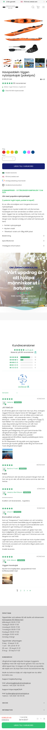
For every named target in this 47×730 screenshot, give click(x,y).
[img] (42, 79)
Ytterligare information (11, 246)
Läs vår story (23, 301)
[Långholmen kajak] (10, 7)
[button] (7, 83)
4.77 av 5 (29, 350)
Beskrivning (6, 236)
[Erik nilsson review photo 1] (7, 579)
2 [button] (20, 590)
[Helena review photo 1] (7, 454)
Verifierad (22, 387)
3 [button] (24, 590)
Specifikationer (8, 241)
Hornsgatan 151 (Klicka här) (12, 620)
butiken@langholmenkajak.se (17, 693)
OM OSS (5, 703)
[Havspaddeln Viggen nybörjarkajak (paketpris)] (7, 63)
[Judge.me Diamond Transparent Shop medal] (22, 379)
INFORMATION (7, 710)
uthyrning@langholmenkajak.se (18, 683)
